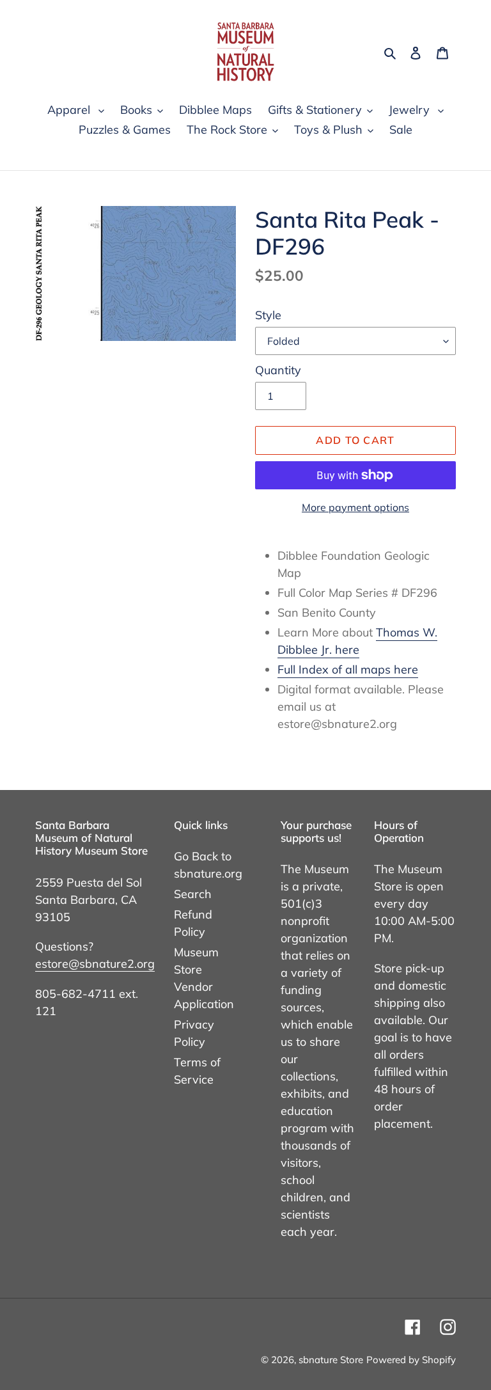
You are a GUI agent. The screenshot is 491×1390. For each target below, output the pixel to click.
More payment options (355, 507)
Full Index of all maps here (347, 669)
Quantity (278, 370)
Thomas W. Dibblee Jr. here (357, 641)
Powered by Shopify (411, 1360)
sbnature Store (331, 1360)
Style (268, 315)
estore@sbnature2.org (95, 963)
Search (193, 894)
